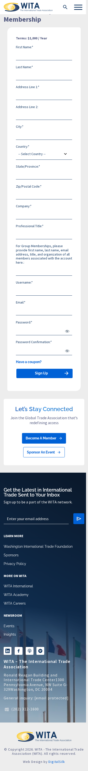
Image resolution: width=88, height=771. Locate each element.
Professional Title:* (30, 226)
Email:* (20, 302)
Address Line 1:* (27, 87)
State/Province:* (28, 166)
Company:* (24, 206)
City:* (19, 126)
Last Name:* (24, 67)
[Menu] (78, 7)
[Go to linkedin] (7, 651)
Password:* (24, 322)
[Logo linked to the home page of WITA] (28, 7)
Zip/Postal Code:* (29, 186)
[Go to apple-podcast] (29, 651)
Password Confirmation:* (34, 342)
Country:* (22, 146)
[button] (65, 7)
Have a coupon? (29, 362)
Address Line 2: (27, 107)
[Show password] (66, 329)
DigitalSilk (56, 761)
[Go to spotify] (40, 651)
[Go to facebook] (18, 651)
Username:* (24, 282)
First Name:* (24, 47)
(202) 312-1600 (25, 709)
